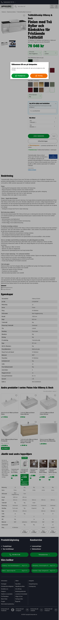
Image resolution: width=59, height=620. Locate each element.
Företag (40, 76)
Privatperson (21, 76)
